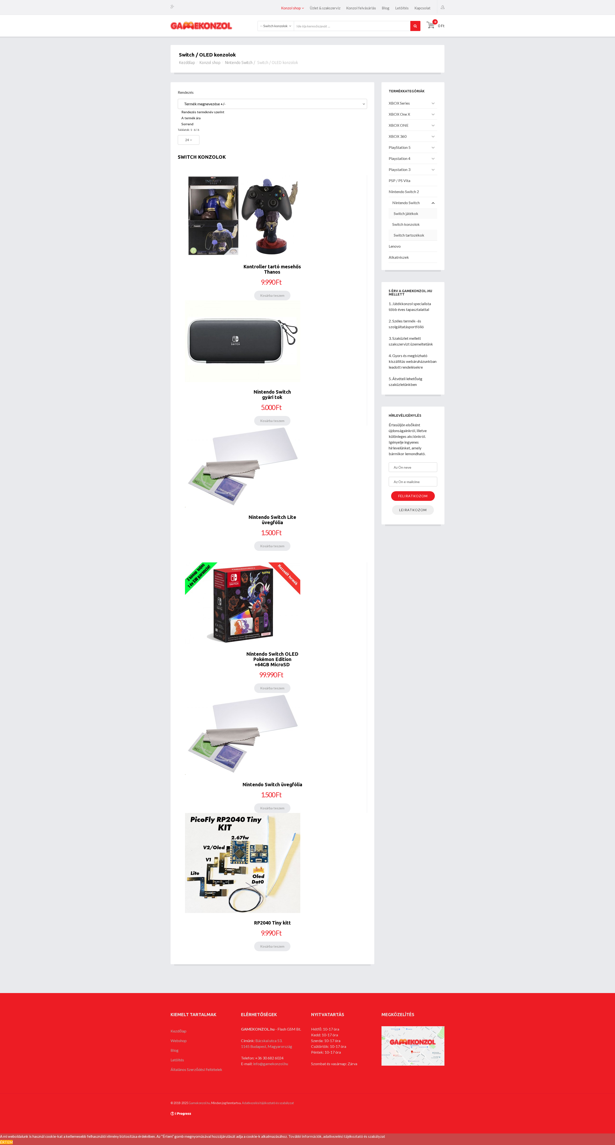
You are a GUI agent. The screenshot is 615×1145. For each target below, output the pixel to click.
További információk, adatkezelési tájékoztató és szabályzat (336, 1136)
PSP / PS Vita (399, 180)
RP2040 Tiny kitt (272, 922)
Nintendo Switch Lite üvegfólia (272, 519)
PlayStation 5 (400, 147)
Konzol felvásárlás (361, 8)
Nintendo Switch (238, 62)
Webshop (179, 1040)
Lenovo (395, 246)
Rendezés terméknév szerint (202, 112)
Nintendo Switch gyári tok (272, 394)
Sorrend (187, 124)
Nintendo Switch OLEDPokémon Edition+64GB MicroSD (272, 659)
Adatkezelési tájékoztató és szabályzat (268, 1103)
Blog (385, 8)
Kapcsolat (422, 8)
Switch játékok (406, 213)
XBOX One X (399, 114)
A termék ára (191, 118)
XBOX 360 (397, 136)
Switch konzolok (406, 224)
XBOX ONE (398, 125)
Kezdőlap (187, 62)
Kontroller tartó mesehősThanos (272, 269)
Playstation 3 (399, 169)
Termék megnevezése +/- (205, 103)
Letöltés (402, 8)
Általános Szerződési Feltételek (196, 1069)
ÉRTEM (6, 1142)
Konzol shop (291, 8)
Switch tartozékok (409, 235)
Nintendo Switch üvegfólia (272, 784)
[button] (442, 7)
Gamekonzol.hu (199, 1103)
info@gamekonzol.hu (270, 1063)
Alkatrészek (399, 257)
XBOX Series (399, 103)
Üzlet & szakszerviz (325, 8)
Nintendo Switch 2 (404, 191)
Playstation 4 (399, 158)
